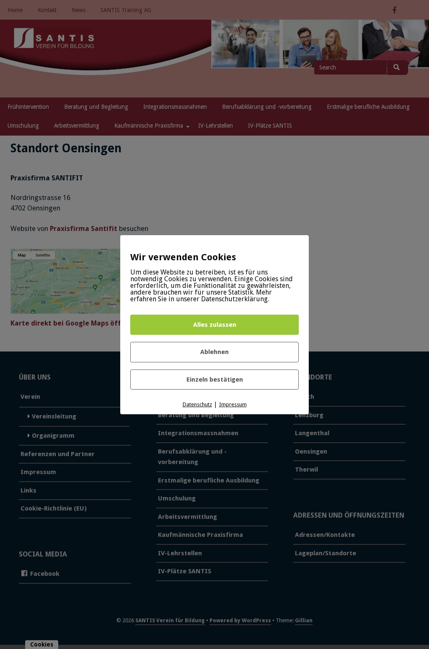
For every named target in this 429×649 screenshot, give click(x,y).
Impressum (233, 404)
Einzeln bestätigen (214, 379)
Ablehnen (214, 352)
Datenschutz (197, 404)
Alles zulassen (214, 324)
